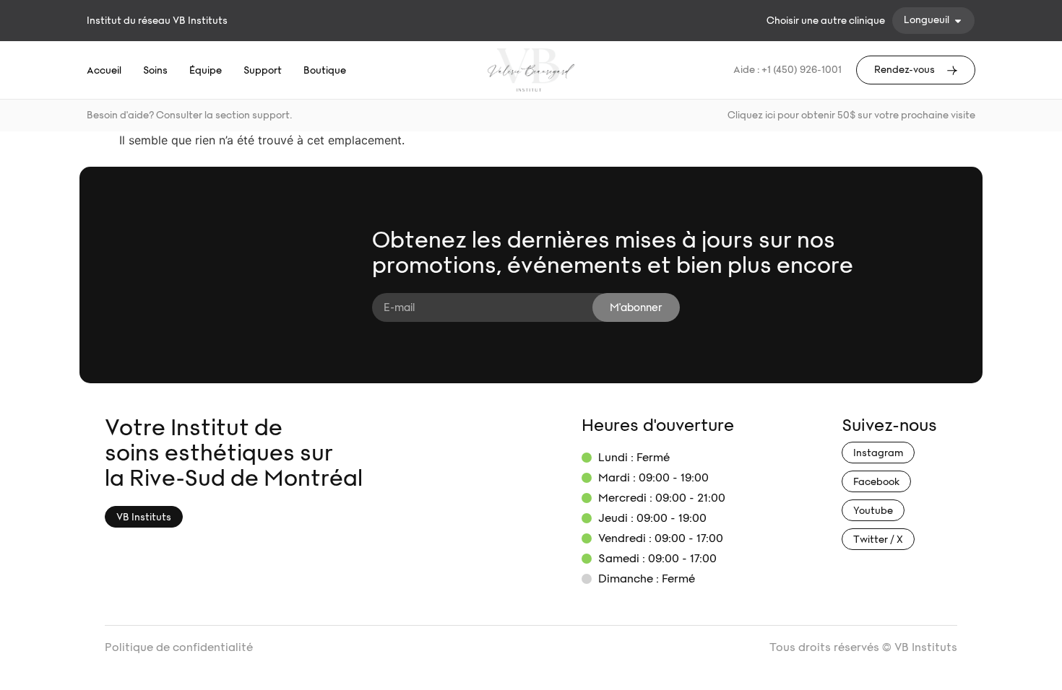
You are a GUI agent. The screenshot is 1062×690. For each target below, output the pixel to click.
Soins (155, 71)
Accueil (104, 71)
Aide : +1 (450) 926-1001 (787, 70)
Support (262, 71)
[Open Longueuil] (958, 20)
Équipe (205, 71)
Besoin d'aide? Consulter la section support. (189, 115)
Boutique (324, 71)
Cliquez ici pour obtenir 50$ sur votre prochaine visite (851, 115)
